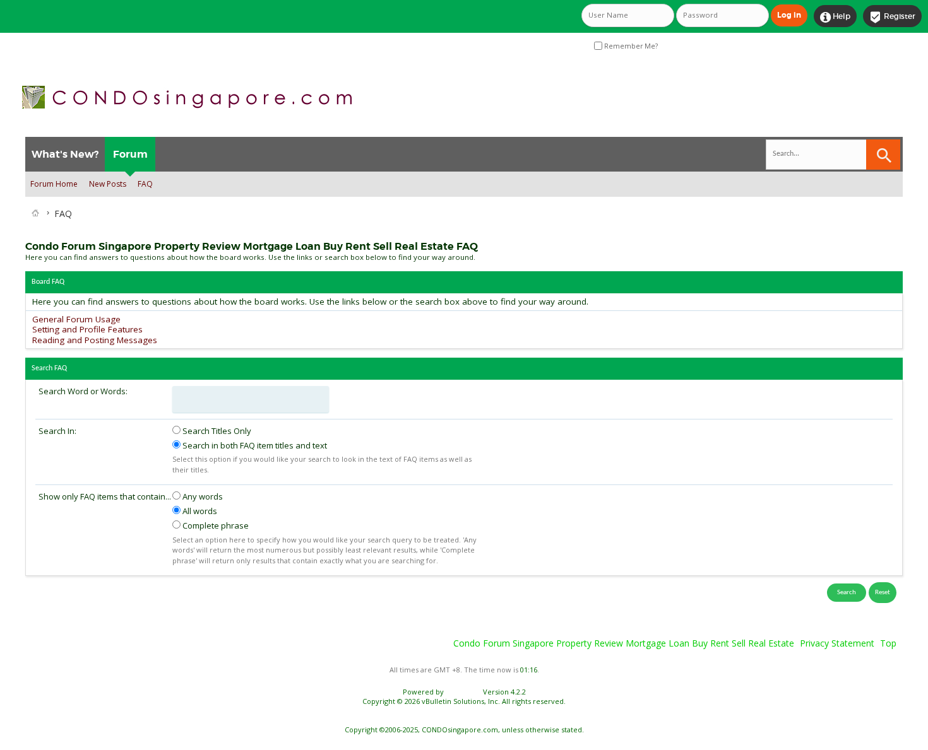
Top (888, 643)
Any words (202, 496)
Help (835, 17)
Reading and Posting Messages (94, 340)
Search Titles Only (216, 431)
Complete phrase (215, 525)
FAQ (145, 184)
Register (892, 17)
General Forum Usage (76, 319)
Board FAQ (48, 282)
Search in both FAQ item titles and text (254, 445)
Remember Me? (630, 46)
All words (199, 511)
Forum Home (54, 184)
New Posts (107, 184)
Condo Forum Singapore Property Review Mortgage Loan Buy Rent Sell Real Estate (623, 643)
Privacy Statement (837, 643)
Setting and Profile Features (87, 329)
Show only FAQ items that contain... (105, 496)
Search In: (57, 431)
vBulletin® (463, 691)
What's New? (65, 154)
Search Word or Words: (83, 391)
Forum (130, 154)
